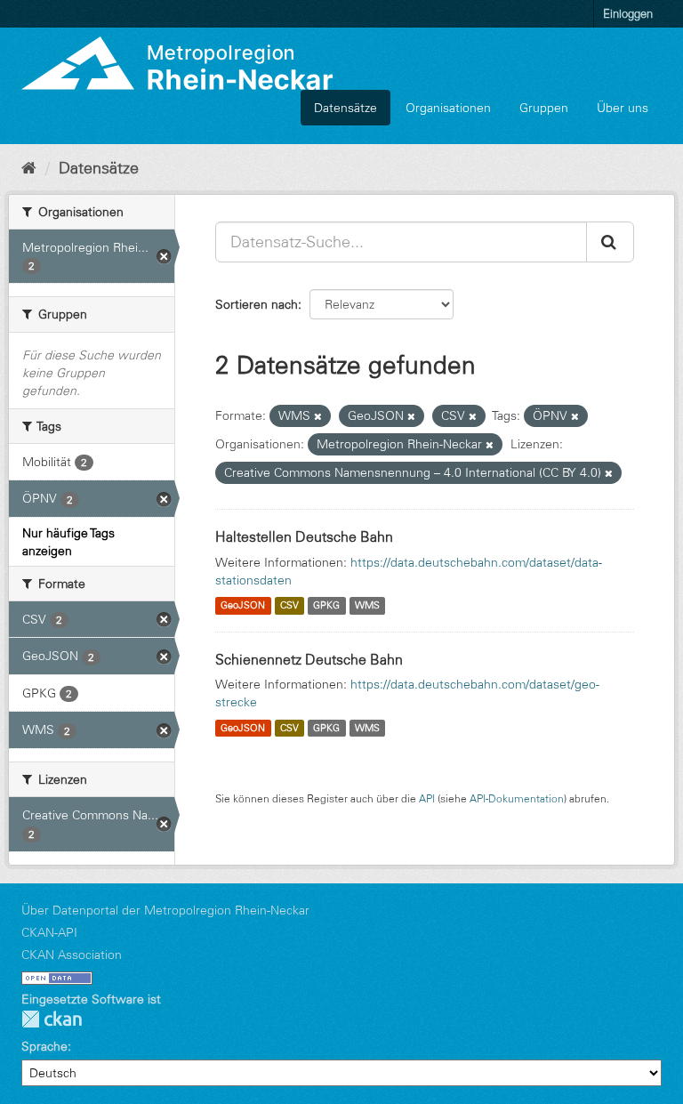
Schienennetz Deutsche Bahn (309, 659)
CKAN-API (49, 932)
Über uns (622, 108)
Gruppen (543, 108)
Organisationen (448, 108)
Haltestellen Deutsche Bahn (304, 536)
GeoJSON (243, 606)
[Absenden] (610, 242)
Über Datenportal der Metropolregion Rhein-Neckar (165, 910)
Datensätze (345, 108)
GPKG (326, 606)
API (427, 798)
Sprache (44, 1046)
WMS (367, 606)
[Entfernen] (318, 416)
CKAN (51, 1019)
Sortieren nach (256, 304)
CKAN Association (71, 955)
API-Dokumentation (517, 798)
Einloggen (628, 13)
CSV (289, 606)
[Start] (28, 168)
